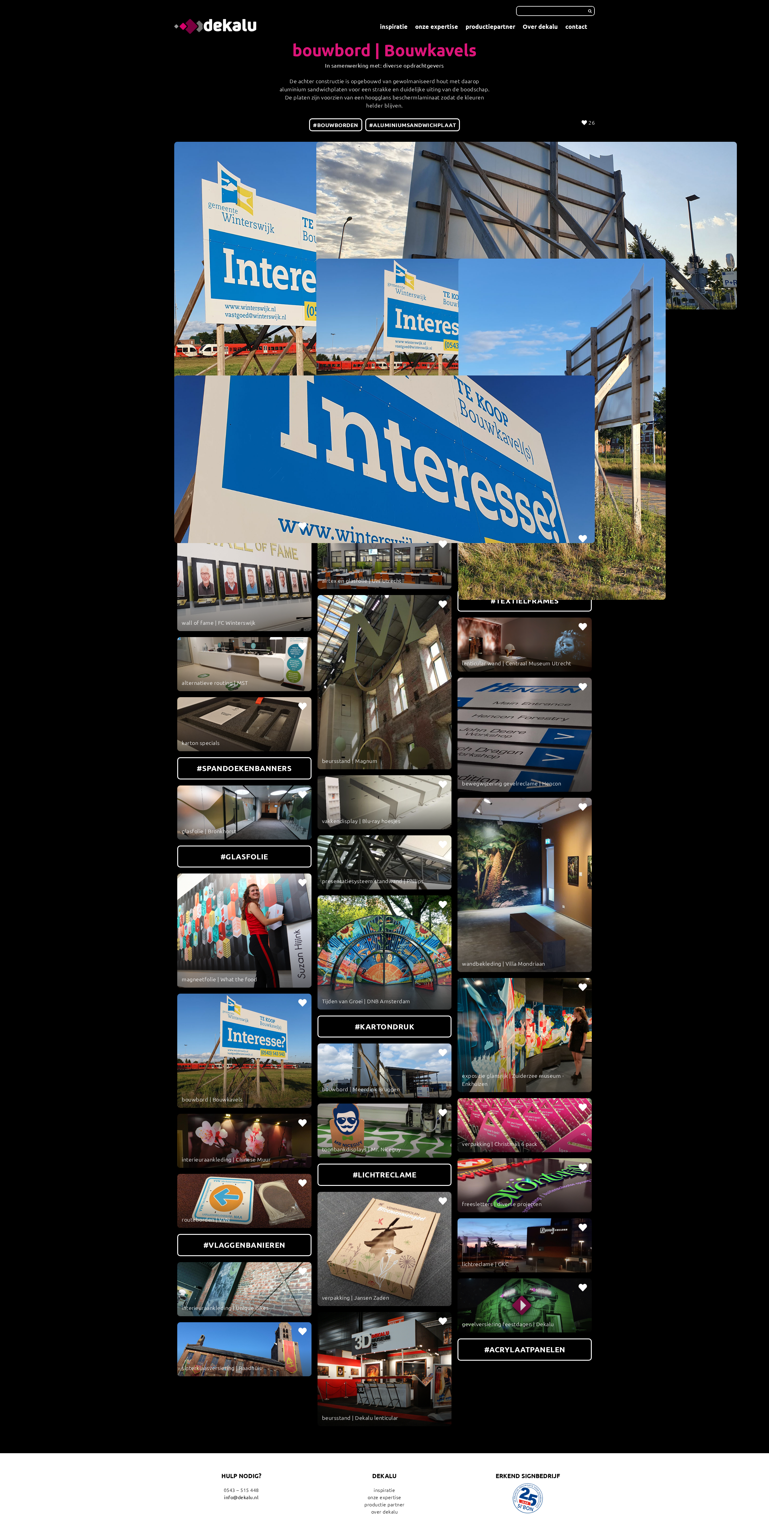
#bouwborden (335, 124)
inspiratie (384, 1490)
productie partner (384, 1504)
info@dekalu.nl (241, 1497)
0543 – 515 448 (241, 1490)
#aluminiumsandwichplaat (412, 124)
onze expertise (384, 1497)
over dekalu (384, 1511)
